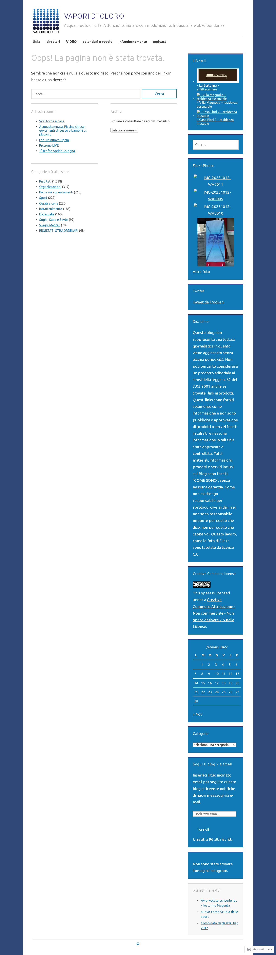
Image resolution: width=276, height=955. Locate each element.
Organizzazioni (50, 187)
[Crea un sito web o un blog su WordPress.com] (138, 944)
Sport (43, 197)
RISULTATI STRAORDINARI (58, 230)
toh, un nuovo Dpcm (54, 140)
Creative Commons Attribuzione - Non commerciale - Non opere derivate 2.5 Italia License (214, 613)
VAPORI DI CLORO (94, 16)
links (36, 41)
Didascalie (46, 214)
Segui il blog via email (212, 764)
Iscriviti (204, 829)
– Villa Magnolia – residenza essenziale (217, 104)
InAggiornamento (132, 41)
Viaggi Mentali (49, 225)
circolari (53, 41)
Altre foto (201, 271)
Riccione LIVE (49, 145)
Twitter (198, 291)
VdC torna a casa (51, 121)
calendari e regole (97, 41)
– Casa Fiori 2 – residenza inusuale (215, 121)
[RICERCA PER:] (85, 94)
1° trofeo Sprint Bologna (57, 151)
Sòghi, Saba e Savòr (53, 219)
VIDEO (71, 41)
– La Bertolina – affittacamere (208, 87)
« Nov (197, 714)
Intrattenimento (50, 209)
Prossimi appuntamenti (56, 192)
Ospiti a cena (48, 203)
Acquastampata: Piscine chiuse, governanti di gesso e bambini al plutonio (62, 130)
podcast (159, 41)
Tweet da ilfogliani (208, 302)
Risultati (45, 181)
